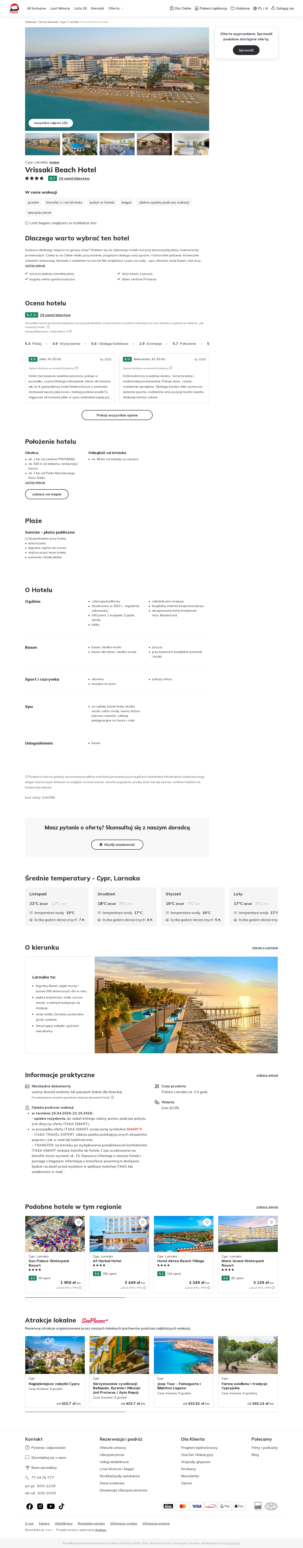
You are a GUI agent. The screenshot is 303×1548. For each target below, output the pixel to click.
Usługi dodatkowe (114, 1462)
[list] (48, 326)
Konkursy (188, 1469)
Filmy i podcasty (264, 1447)
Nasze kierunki (48, 22)
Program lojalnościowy (199, 1447)
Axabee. (101, 1530)
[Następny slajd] (209, 343)
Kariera (44, 1523)
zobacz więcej (267, 1075)
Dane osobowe (112, 1483)
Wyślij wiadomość (119, 844)
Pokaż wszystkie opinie (117, 415)
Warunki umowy (113, 1447)
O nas (29, 1523)
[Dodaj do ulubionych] (79, 1222)
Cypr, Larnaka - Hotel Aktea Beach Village (179, 1220)
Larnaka (74, 22)
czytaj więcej (35, 265)
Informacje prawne (156, 1523)
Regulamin (233, 1543)
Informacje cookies (123, 1523)
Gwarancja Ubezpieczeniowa (123, 1490)
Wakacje (30, 22)
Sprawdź (246, 50)
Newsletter (190, 1476)
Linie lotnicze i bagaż (117, 1469)
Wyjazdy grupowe (196, 1462)
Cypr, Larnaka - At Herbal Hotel (112, 1218)
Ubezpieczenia (112, 1454)
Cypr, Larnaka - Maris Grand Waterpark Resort (247, 1220)
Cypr (63, 22)
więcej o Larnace (265, 948)
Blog (255, 1454)
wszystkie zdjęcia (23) (51, 123)
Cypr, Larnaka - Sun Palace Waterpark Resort (53, 1220)
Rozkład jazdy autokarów (120, 1476)
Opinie (186, 1483)
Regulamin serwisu (91, 1523)
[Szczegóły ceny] (80, 1287)
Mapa (54, 162)
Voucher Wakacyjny (197, 1454)
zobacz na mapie (46, 494)
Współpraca (64, 1523)
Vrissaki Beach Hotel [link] (95, 22)
